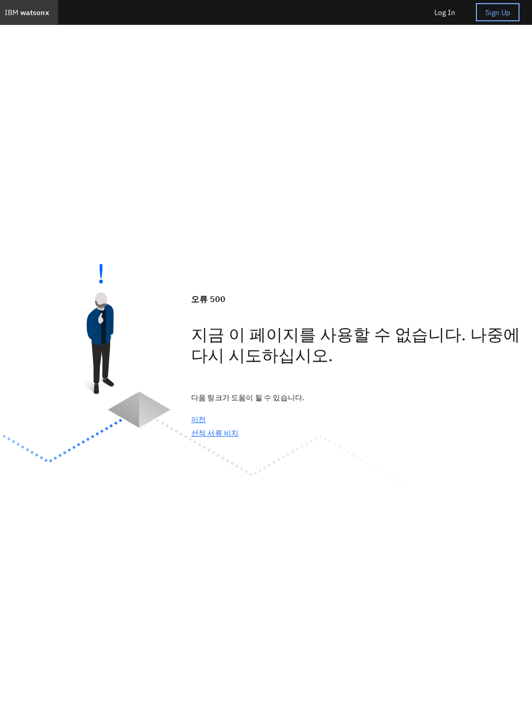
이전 (198, 419)
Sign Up (497, 12)
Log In (444, 12)
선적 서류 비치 (214, 433)
